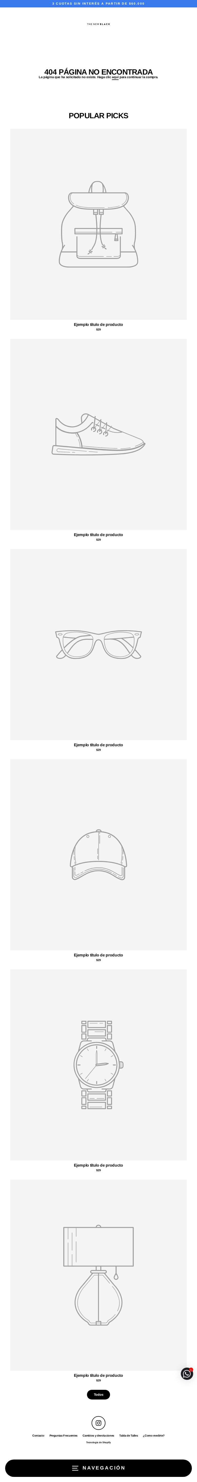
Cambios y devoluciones (98, 1435)
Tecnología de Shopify (98, 1442)
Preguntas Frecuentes (64, 1435)
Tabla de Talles (128, 1435)
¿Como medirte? (154, 1435)
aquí (115, 77)
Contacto (38, 1435)
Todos (98, 1394)
